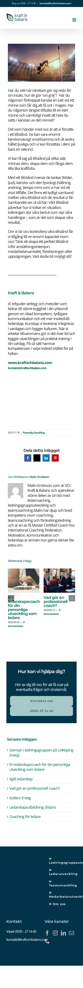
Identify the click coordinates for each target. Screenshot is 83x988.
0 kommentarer (16, 624)
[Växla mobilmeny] (74, 20)
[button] (11, 598)
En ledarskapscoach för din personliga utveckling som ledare (24, 607)
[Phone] (47, 941)
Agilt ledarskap (21, 778)
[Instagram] (55, 933)
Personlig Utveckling (34, 432)
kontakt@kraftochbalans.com (55, 3)
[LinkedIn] (63, 933)
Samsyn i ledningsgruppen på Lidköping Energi (41, 752)
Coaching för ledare (24, 816)
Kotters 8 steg (20, 797)
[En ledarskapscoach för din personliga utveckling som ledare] (24, 571)
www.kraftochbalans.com (30, 362)
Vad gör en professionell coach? (55, 601)
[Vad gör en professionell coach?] (59, 571)
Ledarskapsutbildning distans (32, 807)
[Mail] (71, 933)
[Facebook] (47, 933)
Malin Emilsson (39, 477)
